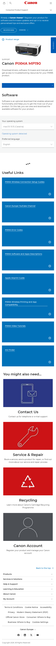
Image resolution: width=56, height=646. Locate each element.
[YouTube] (38, 635)
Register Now (8, 30)
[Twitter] (31, 635)
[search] (10, 3)
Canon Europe (27, 629)
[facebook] (18, 635)
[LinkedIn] (25, 635)
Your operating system (12, 121)
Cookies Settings (40, 622)
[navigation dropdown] (51, 3)
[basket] (4, 3)
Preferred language (11, 139)
